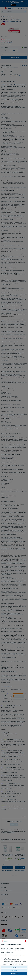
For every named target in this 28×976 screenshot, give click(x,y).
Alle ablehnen (14, 970)
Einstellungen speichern (14, 967)
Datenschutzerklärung (15, 954)
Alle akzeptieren (14, 973)
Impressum (22, 954)
